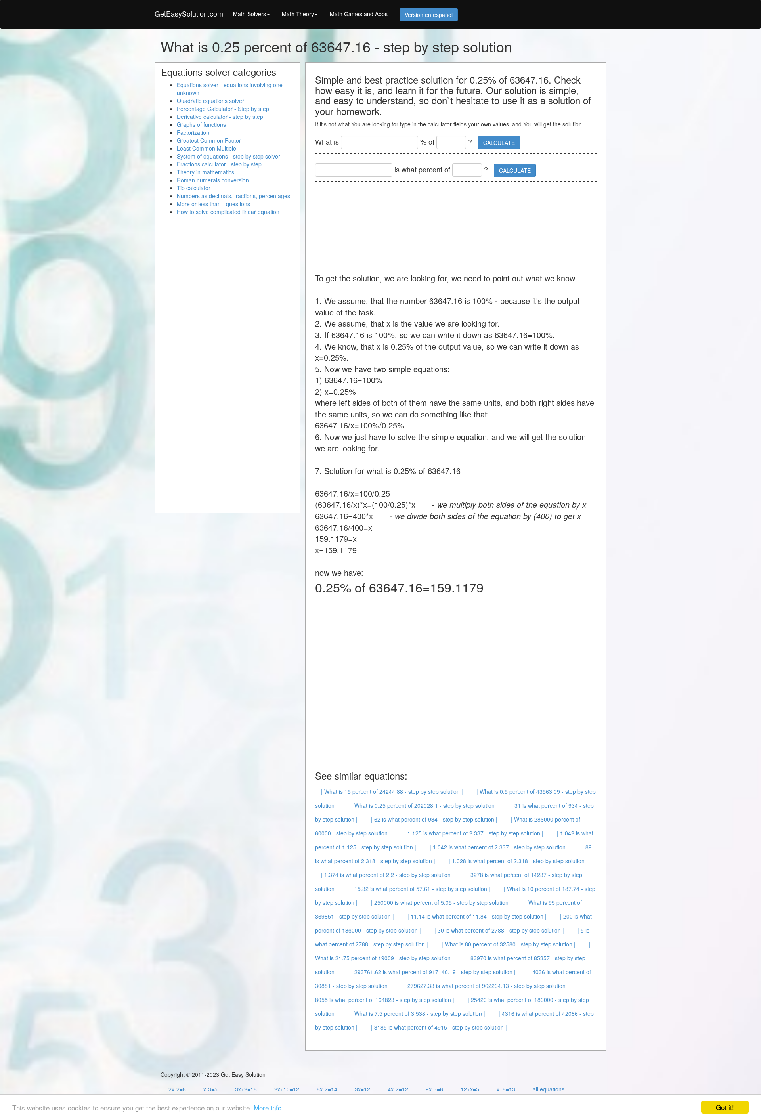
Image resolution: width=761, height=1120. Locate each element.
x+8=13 (506, 1089)
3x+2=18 (246, 1089)
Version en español (429, 15)
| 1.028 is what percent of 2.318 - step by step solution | (518, 861)
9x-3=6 (434, 1089)
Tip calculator (193, 188)
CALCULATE (499, 143)
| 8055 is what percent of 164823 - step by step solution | (449, 992)
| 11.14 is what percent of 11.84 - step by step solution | (477, 916)
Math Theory (298, 14)
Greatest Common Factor (209, 140)
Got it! (725, 1107)
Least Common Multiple (206, 148)
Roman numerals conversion (213, 180)
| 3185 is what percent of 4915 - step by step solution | (439, 1027)
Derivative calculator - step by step (220, 116)
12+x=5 (470, 1089)
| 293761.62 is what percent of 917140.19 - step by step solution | (433, 972)
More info (267, 1107)
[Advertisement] (459, 223)
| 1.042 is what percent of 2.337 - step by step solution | (499, 847)
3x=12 (362, 1089)
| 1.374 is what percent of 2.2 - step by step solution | (387, 875)
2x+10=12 (286, 1089)
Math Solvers (249, 14)
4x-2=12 (398, 1089)
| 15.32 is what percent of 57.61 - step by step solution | (420, 889)
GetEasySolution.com (189, 13)
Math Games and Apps (359, 14)
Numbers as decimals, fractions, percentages (233, 196)
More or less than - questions (213, 204)
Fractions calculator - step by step (219, 164)
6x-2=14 (327, 1089)
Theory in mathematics (205, 172)
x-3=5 (210, 1089)
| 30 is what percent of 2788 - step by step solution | (499, 930)
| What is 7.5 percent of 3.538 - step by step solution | (418, 1013)
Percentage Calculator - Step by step (223, 109)
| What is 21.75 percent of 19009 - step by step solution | (453, 951)
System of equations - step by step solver (228, 156)
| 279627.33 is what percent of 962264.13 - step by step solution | (486, 986)
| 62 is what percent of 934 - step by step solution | (434, 819)
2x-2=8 (177, 1089)
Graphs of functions (201, 124)
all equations (548, 1089)
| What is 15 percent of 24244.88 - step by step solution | (392, 791)
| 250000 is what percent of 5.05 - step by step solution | (441, 902)
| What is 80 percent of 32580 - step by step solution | (509, 944)
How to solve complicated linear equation (228, 212)
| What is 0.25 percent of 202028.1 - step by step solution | (424, 805)
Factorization (193, 132)
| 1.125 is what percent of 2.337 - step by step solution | (473, 833)
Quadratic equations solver (210, 101)
